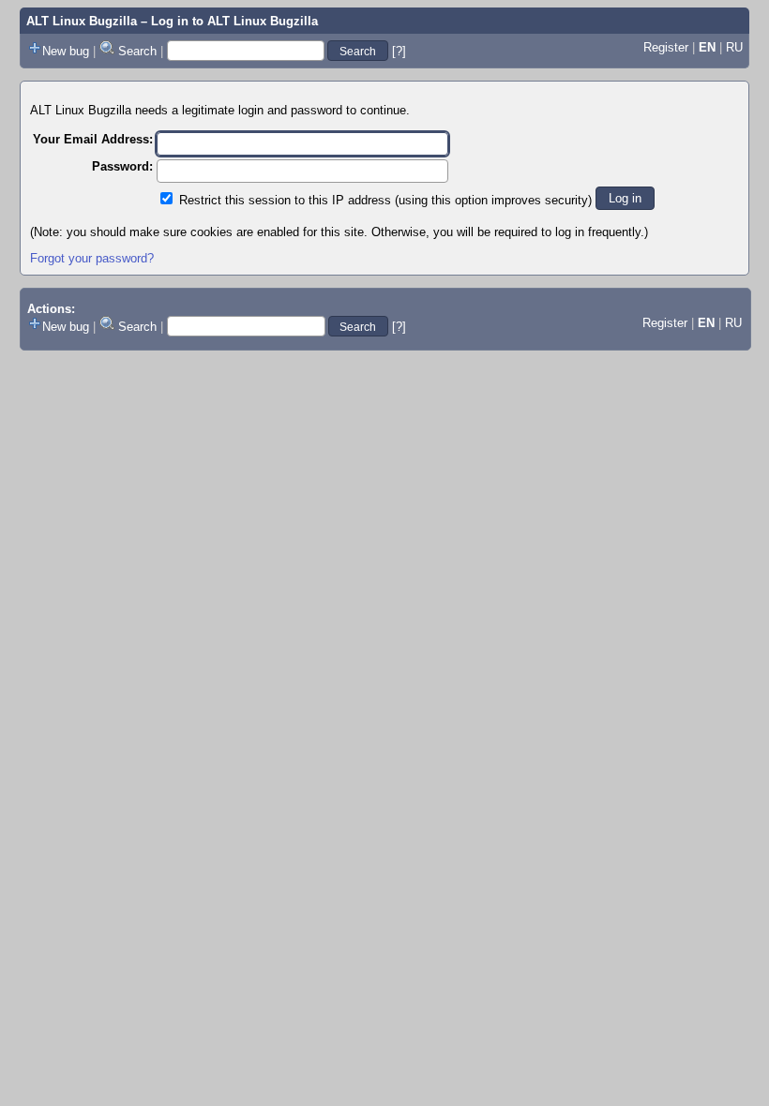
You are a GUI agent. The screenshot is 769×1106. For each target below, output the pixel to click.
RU (734, 47)
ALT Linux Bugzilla (81, 21)
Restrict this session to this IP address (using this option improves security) (385, 200)
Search (137, 51)
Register (665, 47)
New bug (65, 51)
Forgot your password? (92, 258)
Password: (122, 166)
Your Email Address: (93, 139)
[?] (399, 51)
